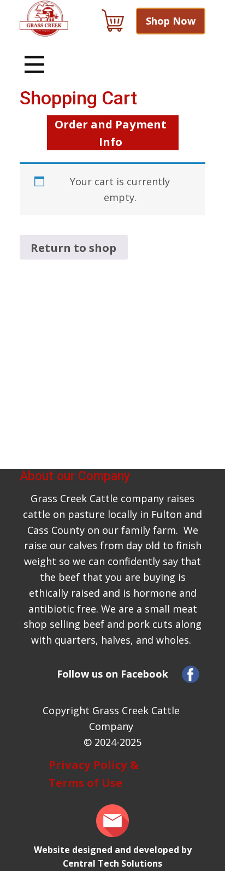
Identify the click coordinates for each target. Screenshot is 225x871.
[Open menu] (34, 64)
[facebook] (190, 674)
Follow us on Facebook (112, 673)
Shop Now (171, 20)
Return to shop (73, 247)
